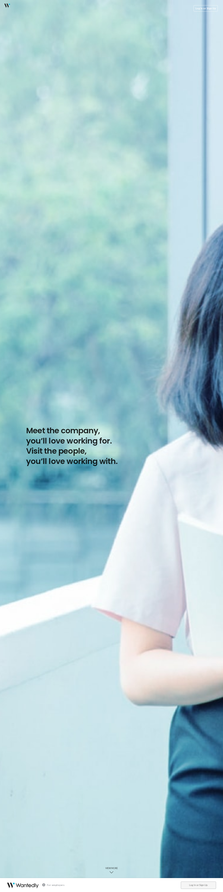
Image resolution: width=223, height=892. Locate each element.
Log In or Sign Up (205, 8)
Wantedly (7, 5)
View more (111, 868)
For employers (55, 884)
